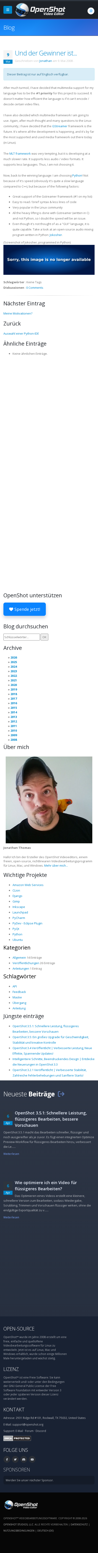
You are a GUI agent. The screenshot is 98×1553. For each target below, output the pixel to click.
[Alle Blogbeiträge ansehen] (61, 1093)
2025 (13, 662)
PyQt (16, 929)
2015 (13, 708)
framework (20, 153)
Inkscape (19, 907)
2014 (13, 712)
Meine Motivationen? (17, 313)
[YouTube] (32, 1459)
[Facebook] (6, 1459)
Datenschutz (79, 1524)
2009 (13, 735)
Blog (9, 27)
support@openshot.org (27, 1424)
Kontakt (14, 1409)
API (15, 986)
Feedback (19, 992)
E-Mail (19, 1431)
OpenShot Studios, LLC (18, 1524)
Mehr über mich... (56, 865)
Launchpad (20, 912)
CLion (16, 890)
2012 (13, 721)
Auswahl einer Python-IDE (21, 333)
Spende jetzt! (26, 609)
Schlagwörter (19, 976)
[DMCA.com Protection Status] (17, 1438)
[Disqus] (49, 416)
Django (17, 896)
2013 (13, 717)
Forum (29, 1431)
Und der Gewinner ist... (46, 52)
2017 (13, 698)
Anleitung (19, 1008)
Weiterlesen (11, 1154)
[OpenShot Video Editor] (39, 9)
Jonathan (45, 61)
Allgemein (19, 957)
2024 (13, 666)
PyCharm (19, 918)
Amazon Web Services (28, 885)
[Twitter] (15, 1459)
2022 (13, 676)
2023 (13, 671)
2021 (13, 680)
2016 (13, 703)
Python (77, 175)
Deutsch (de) (45, 1530)
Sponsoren (16, 1469)
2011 (13, 726)
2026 (13, 657)
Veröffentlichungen (26, 963)
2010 (13, 730)
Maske (17, 997)
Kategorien (17, 947)
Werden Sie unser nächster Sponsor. (30, 1480)
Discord (41, 1431)
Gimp (16, 901)
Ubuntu (18, 940)
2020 (13, 685)
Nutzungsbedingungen (18, 1530)
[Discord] (23, 1459)
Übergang (19, 1003)
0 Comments (34, 288)
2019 (13, 689)
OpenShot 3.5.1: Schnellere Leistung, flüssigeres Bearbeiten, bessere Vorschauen (51, 1119)
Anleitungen (21, 968)
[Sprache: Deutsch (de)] (91, 11)
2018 (13, 694)
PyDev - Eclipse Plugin (27, 923)
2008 (13, 740)
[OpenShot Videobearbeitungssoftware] (20, 1504)
